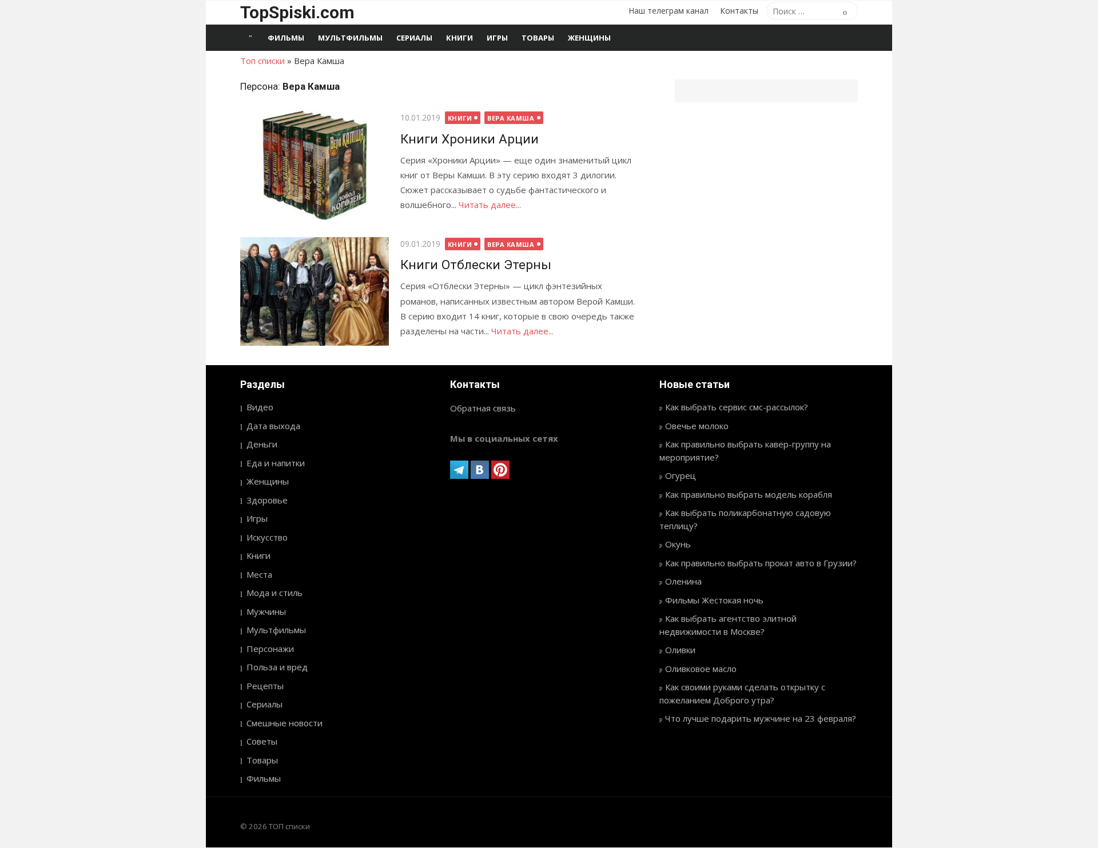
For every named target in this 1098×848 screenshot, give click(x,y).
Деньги (261, 444)
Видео (259, 407)
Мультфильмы (350, 38)
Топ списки (262, 60)
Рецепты (265, 685)
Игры (497, 38)
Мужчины (266, 611)
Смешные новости (284, 723)
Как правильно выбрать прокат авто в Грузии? (761, 563)
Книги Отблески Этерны (475, 264)
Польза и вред (277, 667)
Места (259, 574)
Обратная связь (483, 408)
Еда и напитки (275, 463)
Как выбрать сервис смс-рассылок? (736, 407)
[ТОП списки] (250, 38)
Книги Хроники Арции (469, 138)
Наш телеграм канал (668, 10)
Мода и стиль (274, 592)
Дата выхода (273, 425)
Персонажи (270, 648)
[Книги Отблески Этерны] (314, 291)
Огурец (680, 475)
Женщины (589, 38)
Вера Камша (511, 118)
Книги (459, 38)
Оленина (683, 581)
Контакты (739, 10)
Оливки (680, 649)
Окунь (678, 544)
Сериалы (414, 38)
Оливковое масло (701, 668)
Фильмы (286, 38)
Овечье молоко (697, 425)
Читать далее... (490, 204)
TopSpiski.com (297, 12)
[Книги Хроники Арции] (314, 165)
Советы (261, 741)
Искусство (267, 537)
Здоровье (267, 500)
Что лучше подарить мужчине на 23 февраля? (760, 718)
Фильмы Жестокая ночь (714, 600)
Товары (538, 38)
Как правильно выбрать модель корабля (748, 494)
